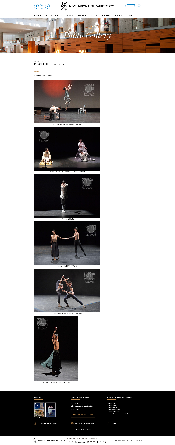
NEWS (94, 15)
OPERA (37, 15)
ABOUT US (120, 15)
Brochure (39, 418)
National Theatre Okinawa (114, 411)
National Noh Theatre (113, 407)
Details (36, 71)
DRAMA (69, 15)
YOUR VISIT (135, 15)
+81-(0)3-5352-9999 (82, 406)
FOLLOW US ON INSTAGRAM (84, 424)
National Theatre (112, 403)
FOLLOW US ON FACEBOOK (47, 424)
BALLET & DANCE (53, 15)
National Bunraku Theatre (114, 409)
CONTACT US (115, 424)
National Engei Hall (112, 405)
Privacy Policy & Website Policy (83, 429)
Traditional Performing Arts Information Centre (119, 413)
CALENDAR (81, 15)
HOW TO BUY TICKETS (83, 415)
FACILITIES (105, 15)
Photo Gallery (50, 418)
